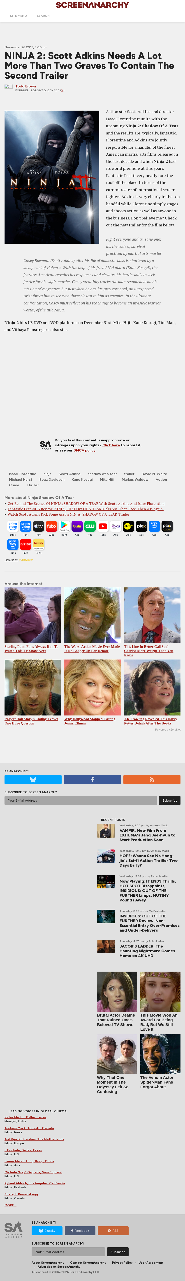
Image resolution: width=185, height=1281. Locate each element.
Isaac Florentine (22, 474)
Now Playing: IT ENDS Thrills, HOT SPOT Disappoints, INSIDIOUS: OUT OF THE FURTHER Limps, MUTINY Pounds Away (148, 891)
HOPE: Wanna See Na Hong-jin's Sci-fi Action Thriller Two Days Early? (149, 860)
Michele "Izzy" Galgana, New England (33, 1172)
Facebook (82, 1231)
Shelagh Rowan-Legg (21, 1194)
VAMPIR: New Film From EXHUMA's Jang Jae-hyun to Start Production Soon (147, 835)
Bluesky (50, 1231)
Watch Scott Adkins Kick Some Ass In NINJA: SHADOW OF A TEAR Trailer (68, 514)
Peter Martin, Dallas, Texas (25, 1117)
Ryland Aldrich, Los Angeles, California (35, 1183)
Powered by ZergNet (167, 729)
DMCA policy (84, 450)
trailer (129, 474)
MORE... (10, 1205)
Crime (14, 485)
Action (161, 479)
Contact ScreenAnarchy (88, 1262)
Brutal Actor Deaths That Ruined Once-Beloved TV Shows (116, 1020)
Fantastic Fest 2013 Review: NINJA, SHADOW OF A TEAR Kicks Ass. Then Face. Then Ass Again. (86, 508)
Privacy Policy (122, 1262)
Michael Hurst (20, 479)
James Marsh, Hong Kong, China (29, 1161)
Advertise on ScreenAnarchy (59, 1266)
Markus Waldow (135, 479)
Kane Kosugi (82, 479)
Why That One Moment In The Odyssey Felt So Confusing (113, 1084)
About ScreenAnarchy (48, 1262)
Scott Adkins (70, 474)
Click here (111, 445)
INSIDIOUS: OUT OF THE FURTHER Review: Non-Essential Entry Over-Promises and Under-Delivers (150, 923)
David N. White (154, 474)
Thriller (33, 485)
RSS (115, 1231)
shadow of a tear (102, 474)
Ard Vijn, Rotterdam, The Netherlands (34, 1139)
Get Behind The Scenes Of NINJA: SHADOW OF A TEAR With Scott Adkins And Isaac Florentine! (86, 503)
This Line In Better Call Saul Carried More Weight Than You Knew (148, 651)
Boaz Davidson (52, 479)
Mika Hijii (107, 479)
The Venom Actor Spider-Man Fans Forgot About (156, 1082)
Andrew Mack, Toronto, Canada (29, 1128)
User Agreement (151, 1262)
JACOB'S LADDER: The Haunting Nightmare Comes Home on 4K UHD (147, 951)
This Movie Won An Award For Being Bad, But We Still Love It (159, 1022)
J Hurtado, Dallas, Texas (23, 1150)
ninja (47, 474)
